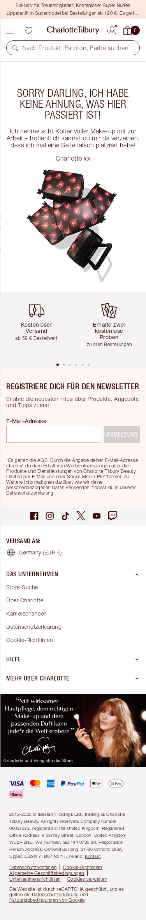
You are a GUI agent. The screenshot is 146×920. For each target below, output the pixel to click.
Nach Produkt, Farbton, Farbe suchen (75, 47)
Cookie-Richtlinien (29, 640)
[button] (15, 48)
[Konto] (112, 29)
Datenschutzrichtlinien (32, 867)
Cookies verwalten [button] (87, 879)
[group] (39, 327)
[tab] (57, 365)
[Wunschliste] (28, 30)
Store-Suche (22, 587)
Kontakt (93, 856)
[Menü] (9, 30)
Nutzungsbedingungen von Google (46, 900)
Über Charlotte (24, 600)
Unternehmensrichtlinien (35, 879)
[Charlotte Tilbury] (73, 30)
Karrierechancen (26, 613)
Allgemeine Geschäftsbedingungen (46, 873)
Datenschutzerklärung (34, 626)
